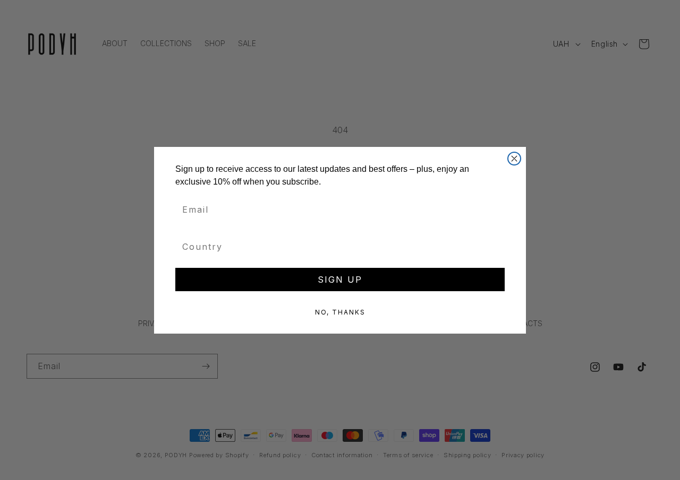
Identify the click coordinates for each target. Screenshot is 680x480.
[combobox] (336, 247)
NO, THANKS (340, 312)
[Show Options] (496, 247)
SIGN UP (340, 279)
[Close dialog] (514, 158)
